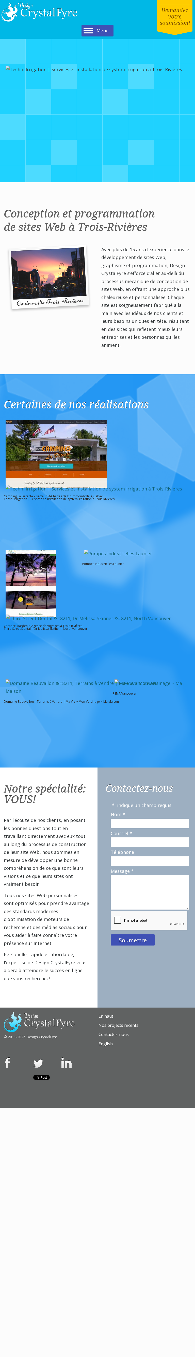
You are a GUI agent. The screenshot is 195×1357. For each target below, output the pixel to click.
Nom (118, 814)
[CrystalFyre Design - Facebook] (7, 1061)
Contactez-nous (114, 1034)
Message (122, 871)
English (106, 1044)
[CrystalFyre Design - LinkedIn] (66, 1061)
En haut (106, 1016)
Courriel (121, 833)
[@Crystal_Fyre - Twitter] (38, 1063)
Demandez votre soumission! (175, 16)
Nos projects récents (118, 1025)
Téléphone (122, 852)
